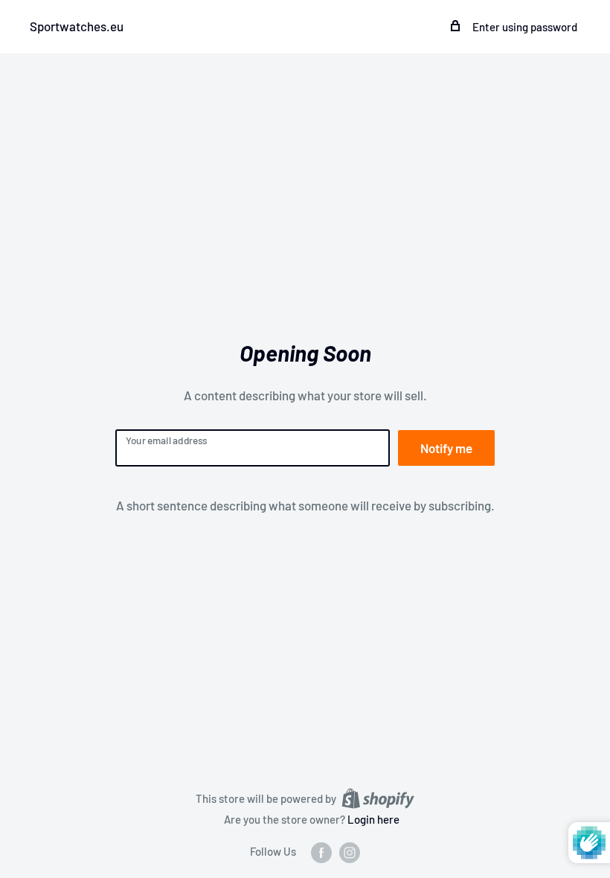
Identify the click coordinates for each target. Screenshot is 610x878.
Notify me (446, 447)
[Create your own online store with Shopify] (377, 797)
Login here (373, 819)
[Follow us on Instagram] (349, 852)
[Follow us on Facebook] (321, 852)
